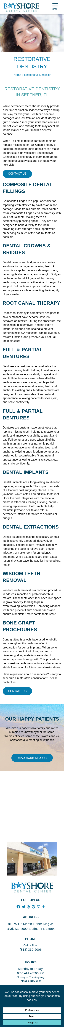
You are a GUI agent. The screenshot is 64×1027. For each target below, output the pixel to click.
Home (17, 74)
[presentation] (13, 859)
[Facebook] (18, 906)
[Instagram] (38, 906)
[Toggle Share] (43, 906)
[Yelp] (28, 906)
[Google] (33, 906)
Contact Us (17, 173)
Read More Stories (32, 757)
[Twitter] (23, 906)
